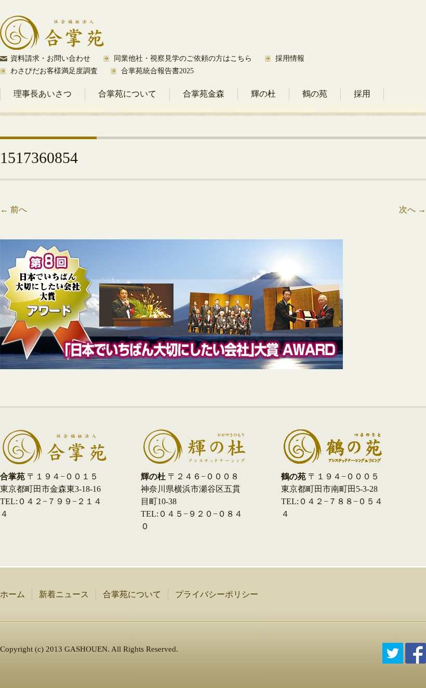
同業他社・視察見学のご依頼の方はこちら (183, 58)
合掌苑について (127, 93)
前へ (13, 209)
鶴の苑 (314, 93)
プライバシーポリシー (216, 594)
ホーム (12, 594)
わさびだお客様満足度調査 (54, 71)
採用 (362, 93)
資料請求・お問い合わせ (50, 58)
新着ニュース (64, 594)
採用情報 (289, 58)
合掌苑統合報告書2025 (157, 71)
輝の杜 (263, 93)
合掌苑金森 (203, 93)
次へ (412, 209)
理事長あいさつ (43, 93)
